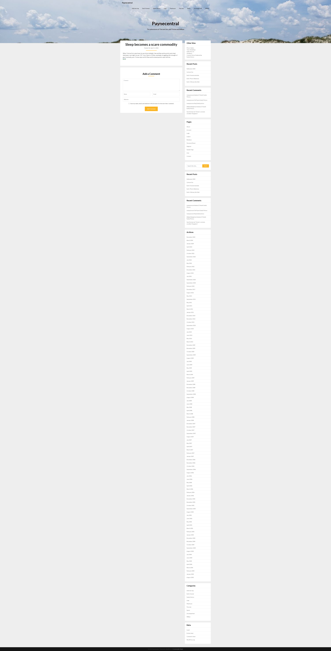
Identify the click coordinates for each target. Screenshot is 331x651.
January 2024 (190, 243)
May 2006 (189, 482)
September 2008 (191, 394)
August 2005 (190, 512)
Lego (165, 8)
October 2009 (190, 351)
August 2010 (190, 328)
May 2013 (189, 296)
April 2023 (189, 247)
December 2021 (191, 270)
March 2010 (190, 342)
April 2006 (189, 486)
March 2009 (190, 374)
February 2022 (190, 266)
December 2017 (191, 289)
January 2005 (190, 535)
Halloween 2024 (191, 69)
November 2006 (191, 463)
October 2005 (190, 505)
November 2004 (191, 541)
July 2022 (189, 260)
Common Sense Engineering (194, 55)
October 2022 (190, 253)
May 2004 (189, 561)
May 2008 (189, 407)
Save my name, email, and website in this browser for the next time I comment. (152, 103)
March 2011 (190, 309)
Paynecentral (127, 3)
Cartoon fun (190, 72)
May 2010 (189, 338)
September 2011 (191, 299)
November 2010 (191, 319)
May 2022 (189, 263)
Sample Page (190, 149)
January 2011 (190, 312)
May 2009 (189, 368)
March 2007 (190, 450)
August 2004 (190, 551)
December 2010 (191, 315)
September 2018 (191, 283)
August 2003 (190, 577)
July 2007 (189, 440)
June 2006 (189, 479)
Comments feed (191, 636)
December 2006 (191, 459)
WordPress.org (191, 639)
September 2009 (191, 355)
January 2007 (190, 456)
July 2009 (189, 361)
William (207, 8)
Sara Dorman (190, 111)
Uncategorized (198, 8)
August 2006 (190, 472)
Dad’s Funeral (145, 8)
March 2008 (190, 414)
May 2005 (189, 522)
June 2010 (189, 335)
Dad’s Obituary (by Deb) (193, 82)
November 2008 (191, 387)
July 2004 (189, 554)
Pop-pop (181, 8)
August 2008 (190, 397)
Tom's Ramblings (191, 49)
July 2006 (189, 476)
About (188, 126)
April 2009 (189, 371)
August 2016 (190, 292)
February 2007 (190, 453)
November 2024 (191, 237)
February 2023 (190, 250)
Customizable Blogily (178, 649)
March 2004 (190, 567)
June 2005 (189, 518)
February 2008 (190, 417)
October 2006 (190, 466)
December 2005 (191, 499)
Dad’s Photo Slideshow (193, 78)
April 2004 (189, 564)
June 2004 (189, 558)
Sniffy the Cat (190, 51)
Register (189, 146)
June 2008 (189, 404)
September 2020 (191, 279)
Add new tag (135, 8)
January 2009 (190, 381)
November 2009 (191, 348)
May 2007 (189, 443)
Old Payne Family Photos (200, 100)
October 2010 (190, 322)
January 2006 (190, 495)
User (188, 153)
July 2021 (189, 276)
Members (189, 140)
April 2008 (189, 410)
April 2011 (189, 306)
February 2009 (190, 378)
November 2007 (191, 427)
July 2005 (189, 515)
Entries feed (190, 633)
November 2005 (191, 502)
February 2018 (190, 286)
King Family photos (199, 103)
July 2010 (189, 332)
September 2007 (191, 433)
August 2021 (190, 273)
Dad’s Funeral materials (193, 75)
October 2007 (190, 430)
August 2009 (190, 358)
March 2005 (190, 528)
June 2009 (189, 364)
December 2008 (191, 384)
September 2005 (191, 508)
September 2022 (191, 256)
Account (189, 130)
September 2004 (191, 548)
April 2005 (189, 525)
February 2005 (190, 531)
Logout (188, 136)
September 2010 (191, 325)
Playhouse (173, 8)
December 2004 (191, 538)
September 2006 (191, 469)
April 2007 (189, 446)
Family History (156, 8)
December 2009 (191, 345)
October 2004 (190, 544)
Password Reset (191, 143)
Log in (188, 630)
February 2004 (190, 571)
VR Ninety (189, 53)
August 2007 (190, 436)
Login (188, 133)
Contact (189, 156)
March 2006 (190, 489)
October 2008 (190, 391)
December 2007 (191, 423)
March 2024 (190, 240)
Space (188, 8)
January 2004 (190, 574)
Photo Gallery (190, 48)
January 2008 (190, 420)
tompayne (189, 95)
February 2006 (190, 492)
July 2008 (189, 400)
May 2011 (189, 302)
